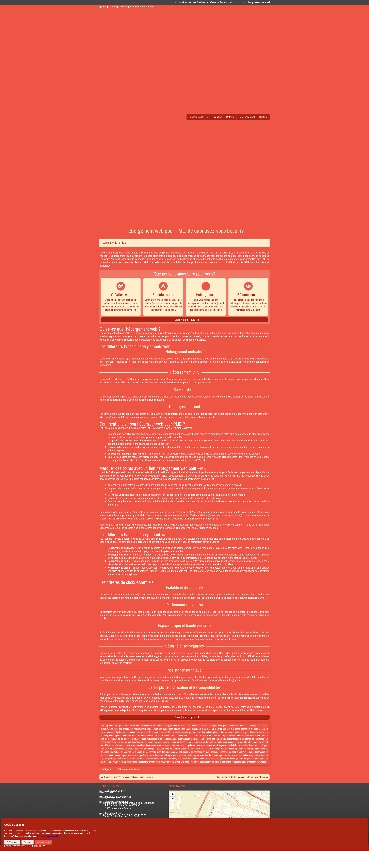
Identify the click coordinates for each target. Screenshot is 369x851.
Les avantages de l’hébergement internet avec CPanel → (242, 777)
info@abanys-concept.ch (259, 2)
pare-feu (225, 656)
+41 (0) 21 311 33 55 (115, 791)
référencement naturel (149, 475)
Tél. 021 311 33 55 (237, 2)
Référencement (247, 117)
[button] (172, 794)
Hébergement (196, 117)
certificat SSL (195, 460)
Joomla (153, 701)
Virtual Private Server (114, 379)
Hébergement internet (129, 769)
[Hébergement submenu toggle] (208, 117)
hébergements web (135, 339)
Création (217, 117)
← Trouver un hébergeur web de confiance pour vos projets (127, 777)
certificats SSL (243, 656)
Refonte (230, 117)
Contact (263, 117)
